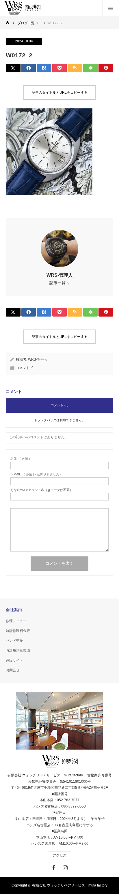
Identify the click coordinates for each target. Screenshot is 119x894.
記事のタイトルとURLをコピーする (60, 93)
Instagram (64, 866)
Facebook (53, 866)
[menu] (111, 8)
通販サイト (14, 660)
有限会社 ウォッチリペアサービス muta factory (69, 885)
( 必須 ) (20, 458)
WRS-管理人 (60, 275)
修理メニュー (16, 621)
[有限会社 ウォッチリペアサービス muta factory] (22, 8)
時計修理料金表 (18, 631)
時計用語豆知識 (18, 650)
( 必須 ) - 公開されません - (35, 474)
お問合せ (13, 670)
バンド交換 (14, 641)
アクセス (59, 855)
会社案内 (14, 609)
